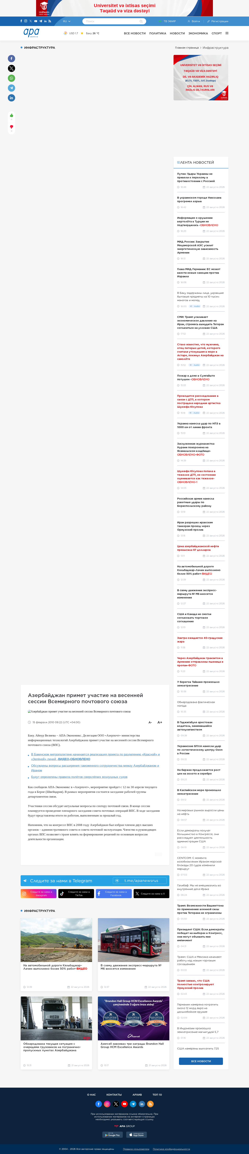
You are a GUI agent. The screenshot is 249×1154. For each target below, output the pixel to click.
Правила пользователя (136, 1149)
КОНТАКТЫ (114, 1094)
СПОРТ (217, 33)
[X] (30, 21)
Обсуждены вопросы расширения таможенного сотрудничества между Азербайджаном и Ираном (95, 768)
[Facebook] (21, 21)
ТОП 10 (157, 1094)
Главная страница (187, 47)
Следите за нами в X (153, 893)
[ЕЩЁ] (225, 33)
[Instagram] (25, 21)
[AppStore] (136, 1135)
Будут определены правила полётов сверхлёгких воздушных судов (79, 777)
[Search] (141, 21)
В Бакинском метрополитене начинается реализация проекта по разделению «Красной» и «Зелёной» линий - (95, 757)
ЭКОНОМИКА (198, 33)
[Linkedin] (45, 21)
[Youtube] (35, 21)
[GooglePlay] (112, 1135)
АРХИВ (137, 1094)
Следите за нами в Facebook (116, 894)
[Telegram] (40, 21)
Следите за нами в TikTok (79, 894)
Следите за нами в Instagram (41, 894)
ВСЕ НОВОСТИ (135, 33)
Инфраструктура (215, 47)
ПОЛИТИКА (157, 33)
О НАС (91, 1094)
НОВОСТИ (177, 33)
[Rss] (49, 21)
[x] (116, 1104)
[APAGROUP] (124, 1126)
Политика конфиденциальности (171, 1149)
